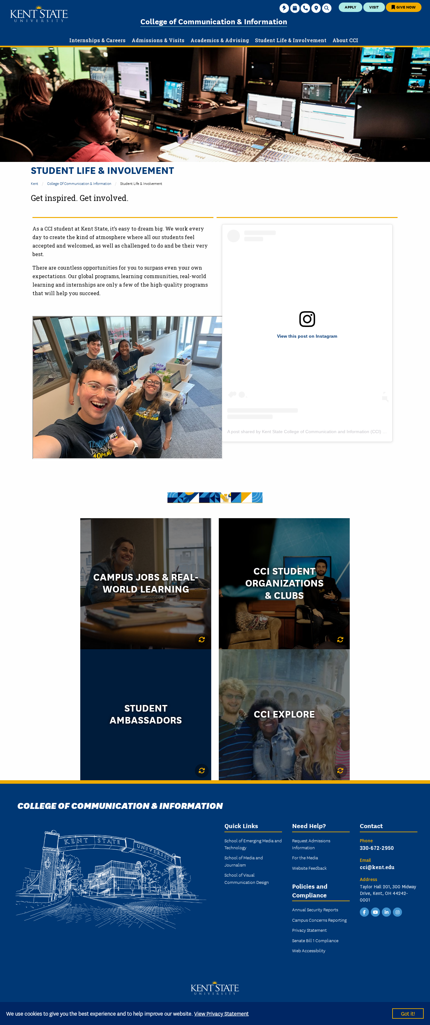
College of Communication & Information (213, 20)
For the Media (305, 857)
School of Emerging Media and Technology (253, 844)
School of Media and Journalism (243, 861)
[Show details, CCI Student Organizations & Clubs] (340, 640)
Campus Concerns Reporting (319, 919)
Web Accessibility (308, 950)
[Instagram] (397, 911)
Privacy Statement (309, 929)
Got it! (408, 1013)
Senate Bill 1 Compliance (315, 940)
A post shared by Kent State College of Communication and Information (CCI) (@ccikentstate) (320, 431)
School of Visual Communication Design (246, 878)
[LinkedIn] (386, 911)
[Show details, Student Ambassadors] (202, 771)
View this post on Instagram (307, 336)
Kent (34, 183)
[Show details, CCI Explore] (340, 771)
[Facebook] (364, 911)
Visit (374, 6)
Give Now (405, 6)
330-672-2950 (377, 848)
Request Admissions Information (311, 844)
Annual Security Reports (315, 909)
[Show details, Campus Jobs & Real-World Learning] (202, 640)
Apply (350, 6)
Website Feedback (309, 867)
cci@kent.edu (377, 867)
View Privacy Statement (221, 1013)
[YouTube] (375, 911)
